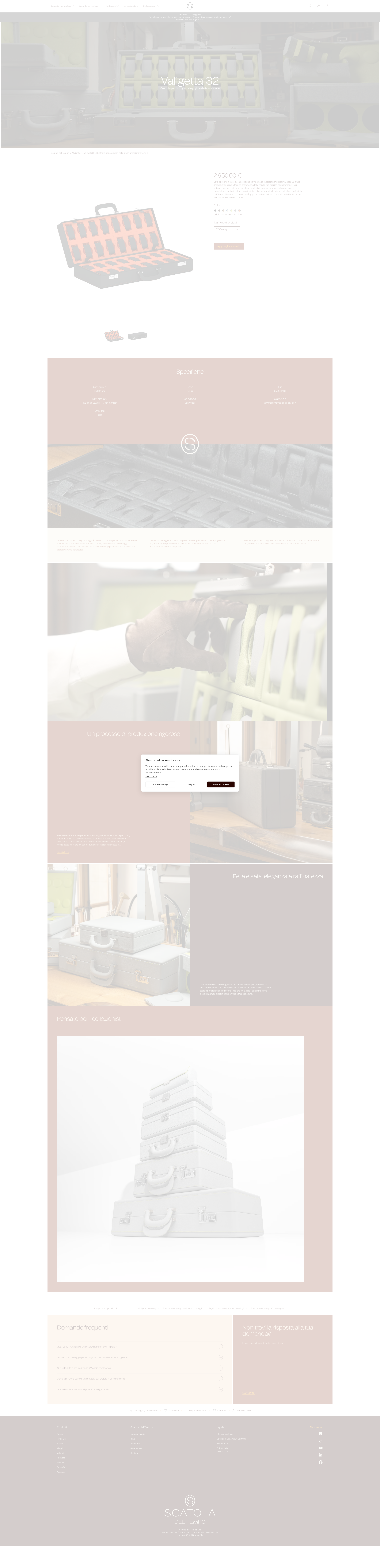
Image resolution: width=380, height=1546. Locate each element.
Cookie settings (160, 784)
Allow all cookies (221, 784)
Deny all (191, 784)
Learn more (151, 776)
